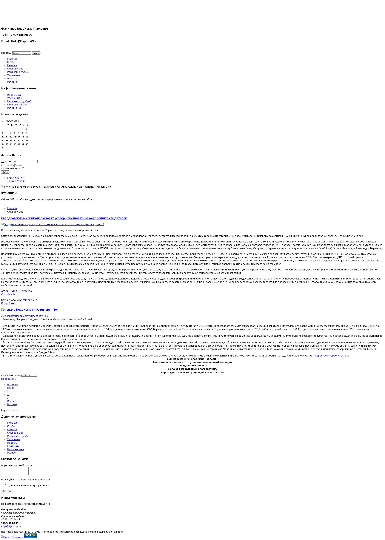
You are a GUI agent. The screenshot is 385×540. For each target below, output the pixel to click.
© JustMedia (8, 294)
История (12, 81)
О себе (11, 62)
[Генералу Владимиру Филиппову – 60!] (24, 316)
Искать (36, 53)
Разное (11, 452)
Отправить (7, 491)
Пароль (9, 165)
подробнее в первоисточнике (331, 355)
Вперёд (11, 401)
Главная (12, 58)
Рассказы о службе (18, 72)
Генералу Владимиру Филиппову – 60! (29, 309)
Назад (10, 387)
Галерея (12, 65)
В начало (12, 384)
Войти (5, 172)
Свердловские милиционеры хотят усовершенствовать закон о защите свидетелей (64, 218)
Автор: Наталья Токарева (16, 291)
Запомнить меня (11, 168)
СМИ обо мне (15, 68)
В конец (12, 404)
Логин (8, 161)
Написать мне (15, 449)
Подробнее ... (9, 303)
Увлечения (13, 75)
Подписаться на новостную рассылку (26, 485)
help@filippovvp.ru (11, 526)
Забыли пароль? (16, 181)
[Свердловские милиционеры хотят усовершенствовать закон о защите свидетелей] (52, 224)
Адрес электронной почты (16, 465)
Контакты (13, 446)
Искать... (6, 52)
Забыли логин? (16, 177)
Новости (12, 78)
